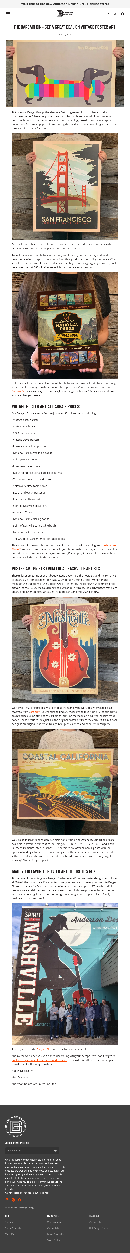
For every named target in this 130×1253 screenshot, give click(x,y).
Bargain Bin (18, 391)
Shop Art (10, 1222)
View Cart (10, 1234)
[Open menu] (8, 13)
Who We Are (54, 1222)
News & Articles (55, 1234)
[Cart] (122, 13)
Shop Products (13, 1228)
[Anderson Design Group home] (65, 13)
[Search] (108, 13)
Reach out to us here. (38, 1192)
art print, (35, 712)
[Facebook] (19, 1200)
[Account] (115, 13)
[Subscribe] (55, 1150)
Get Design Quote (98, 1228)
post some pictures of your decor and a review (39, 1060)
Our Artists (53, 1228)
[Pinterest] (13, 1200)
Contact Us (95, 1222)
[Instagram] (7, 1200)
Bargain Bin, (44, 1049)
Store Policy (53, 1240)
